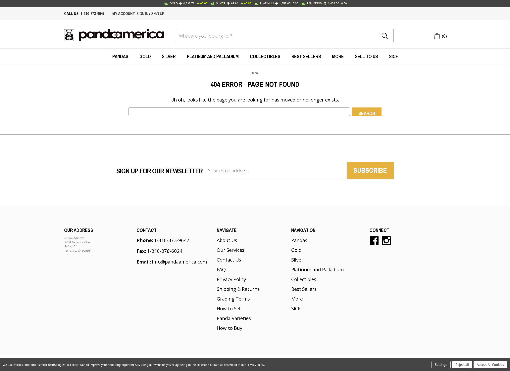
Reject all (462, 364)
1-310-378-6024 (164, 251)
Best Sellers (306, 56)
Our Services (230, 250)
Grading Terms (233, 298)
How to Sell (229, 308)
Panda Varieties (234, 318)
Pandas (120, 56)
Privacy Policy (231, 279)
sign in (142, 13)
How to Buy (229, 328)
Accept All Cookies (490, 364)
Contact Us (229, 259)
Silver (169, 56)
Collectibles (265, 56)
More (338, 56)
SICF (393, 56)
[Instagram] (386, 240)
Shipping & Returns (238, 289)
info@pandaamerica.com (179, 261)
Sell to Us (366, 56)
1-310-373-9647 (92, 13)
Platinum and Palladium (213, 56)
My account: (123, 13)
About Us (227, 240)
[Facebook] (374, 240)
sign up (157, 13)
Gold (145, 56)
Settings (441, 364)
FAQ (221, 269)
